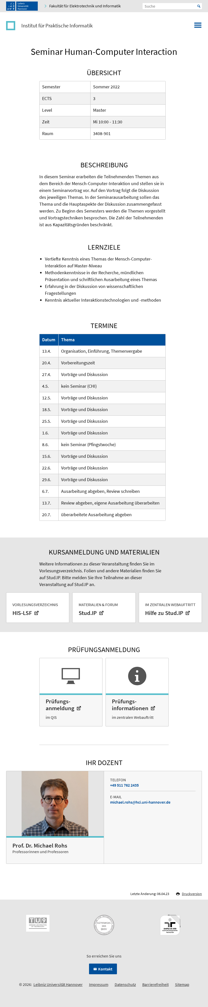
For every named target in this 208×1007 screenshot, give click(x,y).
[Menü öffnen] (198, 27)
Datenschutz (125, 984)
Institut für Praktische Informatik (57, 26)
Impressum (98, 984)
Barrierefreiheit (155, 984)
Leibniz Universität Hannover (58, 984)
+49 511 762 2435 (124, 785)
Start (199, 6)
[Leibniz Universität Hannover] (22, 6)
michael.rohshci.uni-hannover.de (140, 802)
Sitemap (182, 984)
